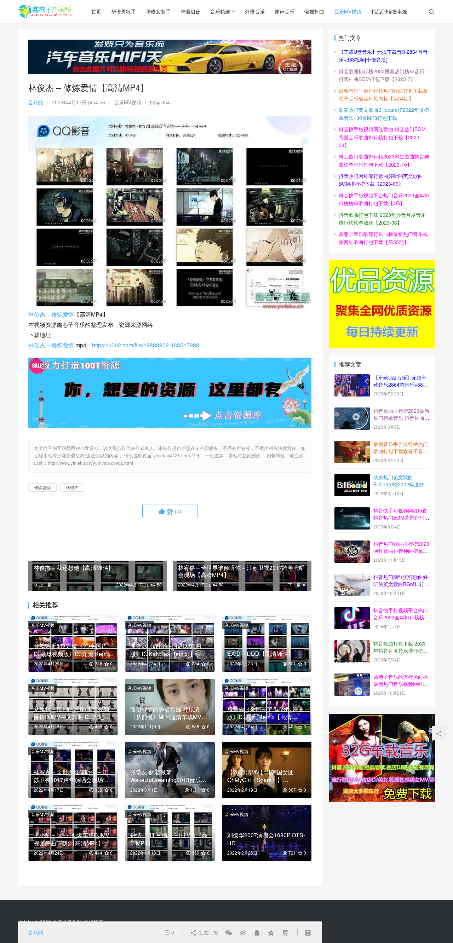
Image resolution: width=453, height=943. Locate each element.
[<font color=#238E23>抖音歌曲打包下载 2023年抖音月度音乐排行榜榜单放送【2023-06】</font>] (352, 644)
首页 (96, 11)
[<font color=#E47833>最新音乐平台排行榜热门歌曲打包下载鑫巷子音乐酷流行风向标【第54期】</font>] (352, 444)
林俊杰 (36, 314)
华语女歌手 (158, 11)
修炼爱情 (62, 314)
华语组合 (190, 11)
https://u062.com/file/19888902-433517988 (145, 345)
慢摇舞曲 (314, 11)
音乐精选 (220, 11)
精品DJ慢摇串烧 (389, 11)
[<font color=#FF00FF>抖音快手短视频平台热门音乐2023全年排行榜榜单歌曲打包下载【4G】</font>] (352, 610)
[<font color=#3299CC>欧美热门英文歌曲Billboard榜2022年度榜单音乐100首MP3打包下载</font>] (352, 477)
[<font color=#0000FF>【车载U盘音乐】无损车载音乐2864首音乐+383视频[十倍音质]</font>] (352, 378)
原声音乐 (284, 11)
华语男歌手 (123, 11)
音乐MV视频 (347, 11)
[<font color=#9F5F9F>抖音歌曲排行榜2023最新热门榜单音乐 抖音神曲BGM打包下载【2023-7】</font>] (352, 411)
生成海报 (207, 932)
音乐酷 (35, 102)
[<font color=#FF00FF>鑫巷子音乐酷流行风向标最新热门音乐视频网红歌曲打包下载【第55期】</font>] (352, 677)
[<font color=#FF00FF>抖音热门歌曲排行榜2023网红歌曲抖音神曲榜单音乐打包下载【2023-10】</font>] (352, 544)
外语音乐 (255, 11)
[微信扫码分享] (228, 932)
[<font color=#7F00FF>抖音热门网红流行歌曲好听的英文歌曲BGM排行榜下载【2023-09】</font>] (352, 577)
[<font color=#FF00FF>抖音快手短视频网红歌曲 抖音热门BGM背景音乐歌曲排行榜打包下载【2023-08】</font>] (352, 511)
